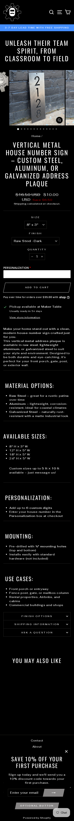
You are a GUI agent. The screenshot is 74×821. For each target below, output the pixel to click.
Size (35, 217)
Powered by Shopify (37, 817)
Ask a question (37, 632)
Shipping (20, 203)
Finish (35, 233)
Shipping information (37, 624)
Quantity (37, 249)
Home (36, 136)
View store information (24, 317)
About (37, 746)
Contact (37, 740)
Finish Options (37, 616)
